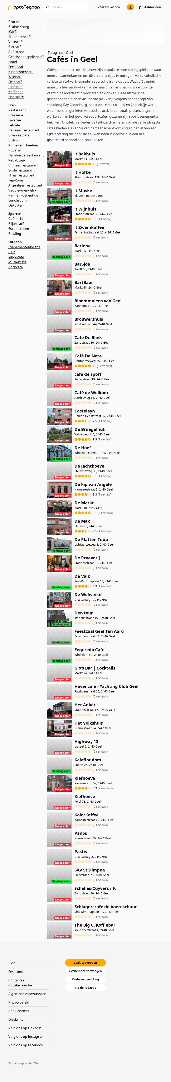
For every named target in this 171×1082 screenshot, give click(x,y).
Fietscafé (15, 81)
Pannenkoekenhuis (23, 195)
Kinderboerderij (20, 71)
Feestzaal (15, 66)
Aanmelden (152, 7)
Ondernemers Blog (85, 979)
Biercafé (14, 46)
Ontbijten (15, 205)
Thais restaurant (21, 175)
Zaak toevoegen (109, 7)
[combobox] (66, 7)
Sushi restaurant (21, 170)
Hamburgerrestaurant (26, 155)
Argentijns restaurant (25, 185)
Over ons (15, 971)
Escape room (18, 228)
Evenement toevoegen (85, 971)
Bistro (13, 140)
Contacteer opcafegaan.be (20, 982)
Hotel (12, 61)
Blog (11, 963)
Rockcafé (15, 267)
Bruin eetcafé (18, 135)
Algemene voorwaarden (27, 993)
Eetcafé (14, 125)
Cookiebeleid (18, 1011)
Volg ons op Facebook (25, 1045)
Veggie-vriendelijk (22, 190)
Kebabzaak (17, 160)
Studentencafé (19, 36)
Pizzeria (14, 150)
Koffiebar (15, 92)
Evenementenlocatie (24, 247)
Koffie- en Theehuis (23, 145)
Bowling (14, 233)
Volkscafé (16, 41)
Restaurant (17, 110)
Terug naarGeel (60, 52)
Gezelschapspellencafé (26, 56)
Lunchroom (17, 200)
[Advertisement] (106, 31)
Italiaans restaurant (23, 130)
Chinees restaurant (23, 165)
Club (11, 252)
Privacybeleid (18, 1002)
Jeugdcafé (16, 257)
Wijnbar (14, 76)
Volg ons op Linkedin (24, 1028)
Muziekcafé (17, 262)
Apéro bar (16, 51)
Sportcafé (16, 97)
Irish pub (15, 86)
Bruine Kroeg (18, 26)
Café (12, 31)
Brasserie (15, 115)
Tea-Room (16, 180)
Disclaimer (16, 1019)
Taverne (14, 120)
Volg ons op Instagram (26, 1036)
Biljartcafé (16, 223)
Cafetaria (15, 218)
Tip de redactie (85, 988)
